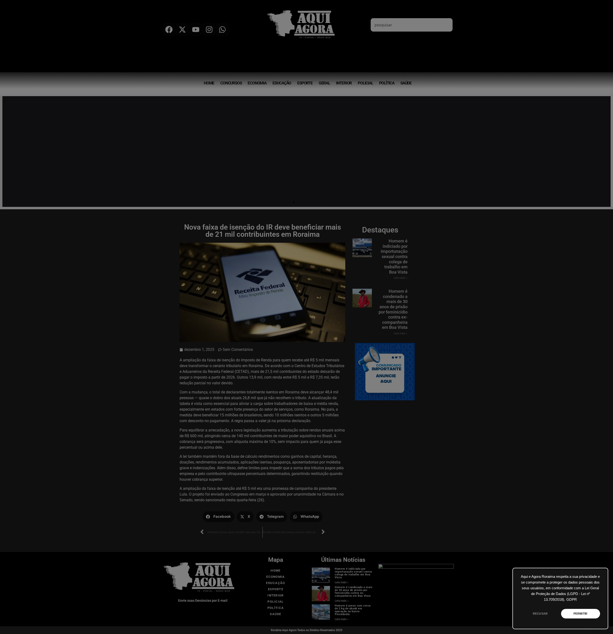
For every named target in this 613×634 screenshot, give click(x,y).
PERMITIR (580, 613)
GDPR (571, 599)
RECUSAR (540, 613)
